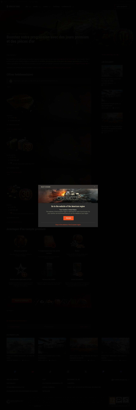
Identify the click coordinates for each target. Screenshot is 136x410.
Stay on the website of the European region (68, 224)
